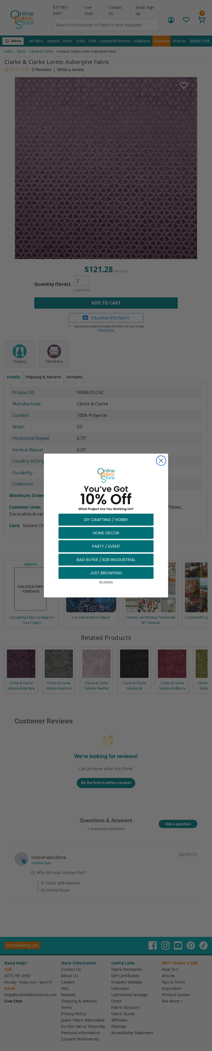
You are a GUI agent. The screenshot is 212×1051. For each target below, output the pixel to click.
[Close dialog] (161, 460)
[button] (106, 519)
